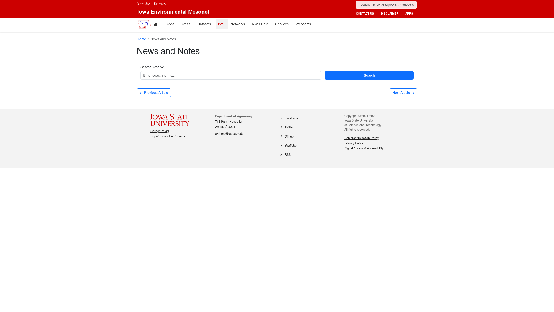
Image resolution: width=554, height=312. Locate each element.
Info (221, 23)
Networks (237, 23)
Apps (170, 23)
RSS (287, 154)
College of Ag (159, 131)
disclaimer (389, 13)
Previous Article (155, 92)
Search (369, 75)
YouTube (290, 145)
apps (409, 13)
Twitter (289, 127)
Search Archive (152, 66)
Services (282, 23)
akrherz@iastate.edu (229, 133)
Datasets (204, 23)
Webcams (303, 23)
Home (141, 38)
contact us (365, 13)
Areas (185, 23)
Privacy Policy (353, 143)
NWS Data (260, 23)
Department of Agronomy (167, 136)
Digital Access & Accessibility (363, 148)
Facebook (291, 118)
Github (289, 136)
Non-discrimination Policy (361, 138)
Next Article (401, 92)
